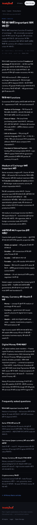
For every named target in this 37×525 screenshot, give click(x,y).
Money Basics (17, 11)
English (25, 53)
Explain (9, 11)
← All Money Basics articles (11, 495)
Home (4, 11)
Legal (11, 519)
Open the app (30, 3)
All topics (20, 3)
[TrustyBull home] (7, 3)
